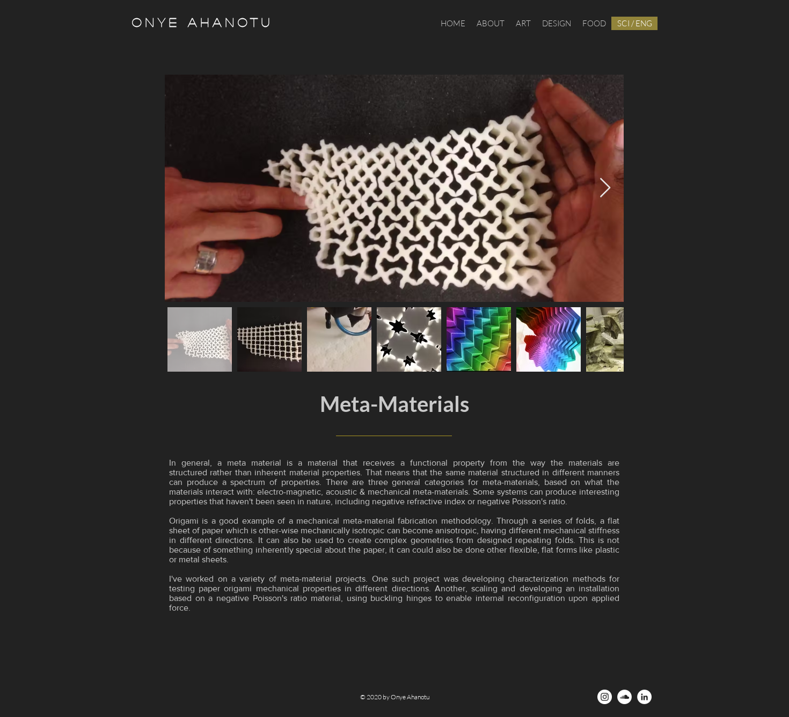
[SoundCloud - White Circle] (624, 697)
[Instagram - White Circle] (604, 697)
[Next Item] (605, 188)
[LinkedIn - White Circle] (644, 697)
